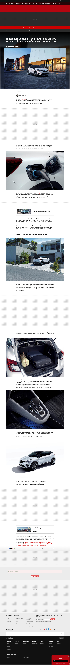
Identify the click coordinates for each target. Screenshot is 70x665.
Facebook (55, 3)
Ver (35, 576)
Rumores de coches (10, 623)
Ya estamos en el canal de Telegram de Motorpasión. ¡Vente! (34, 27)
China (32, 30)
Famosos (20, 30)
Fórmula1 (8, 618)
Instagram (57, 3)
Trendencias (50, 643)
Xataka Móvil (8, 644)
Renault (33, 548)
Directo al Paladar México (34, 656)
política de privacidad (48, 621)
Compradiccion (51, 646)
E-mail (18, 46)
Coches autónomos (10, 626)
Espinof (24, 644)
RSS (50, 629)
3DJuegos (16, 643)
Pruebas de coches (29, 621)
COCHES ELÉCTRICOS (19, 3)
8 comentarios (10, 46)
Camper (25, 30)
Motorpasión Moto (43, 644)
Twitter (61, 3)
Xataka (8, 643)
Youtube (59, 3)
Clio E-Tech (38, 193)
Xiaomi (39, 30)
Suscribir (52, 619)
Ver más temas (9, 629)
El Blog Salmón (59, 643)
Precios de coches (19, 623)
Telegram (53, 3)
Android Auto (16, 30)
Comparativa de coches (29, 624)
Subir (61, 638)
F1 (33, 3)
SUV (36, 548)
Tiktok (63, 3)
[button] (22, 95)
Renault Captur (23, 99)
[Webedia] (61, 0)
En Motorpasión (35, 210)
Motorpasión (42, 643)
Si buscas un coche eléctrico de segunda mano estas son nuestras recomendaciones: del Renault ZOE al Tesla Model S (42, 530)
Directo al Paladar (34, 643)
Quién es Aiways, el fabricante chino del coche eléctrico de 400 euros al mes (41, 212)
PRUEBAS (11, 3)
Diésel (36, 30)
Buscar (62, 634)
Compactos (9, 621)
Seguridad (28, 30)
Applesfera (8, 646)
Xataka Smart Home (9, 647)
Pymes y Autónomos (60, 644)
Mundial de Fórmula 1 (30, 626)
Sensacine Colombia (26, 657)
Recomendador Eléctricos (41, 3)
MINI (42, 30)
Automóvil (46, 30)
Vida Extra (16, 644)
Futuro (17, 626)
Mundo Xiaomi (9, 649)
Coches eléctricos (19, 618)
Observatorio (28, 3)
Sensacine (24, 643)
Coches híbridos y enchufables (25, 548)
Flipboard (17, 46)
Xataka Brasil (8, 657)
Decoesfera (50, 644)
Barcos (50, 30)
